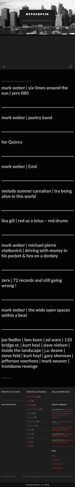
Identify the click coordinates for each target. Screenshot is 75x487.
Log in (54, 456)
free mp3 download (33, 409)
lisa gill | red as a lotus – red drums (34, 220)
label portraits (31, 421)
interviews (30, 417)
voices (29, 446)
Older (6, 378)
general (29, 413)
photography (31, 425)
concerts (29, 405)
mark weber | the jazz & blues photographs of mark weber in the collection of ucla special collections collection (62, 413)
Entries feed (56, 460)
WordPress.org (57, 468)
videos (29, 438)
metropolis (37, 14)
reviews (29, 434)
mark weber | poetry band (26, 117)
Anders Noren (34, 476)
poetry (29, 429)
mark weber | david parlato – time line (62, 429)
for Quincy (11, 142)
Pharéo (47, 485)
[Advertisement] (37, 49)
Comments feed (57, 464)
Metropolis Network (33, 485)
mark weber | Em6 (19, 166)
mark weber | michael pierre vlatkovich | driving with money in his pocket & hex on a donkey (34, 250)
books (29, 401)
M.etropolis (55, 476)
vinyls (29, 442)
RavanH (66, 476)
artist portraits (32, 397)
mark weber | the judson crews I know (62, 441)
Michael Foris (56, 428)
